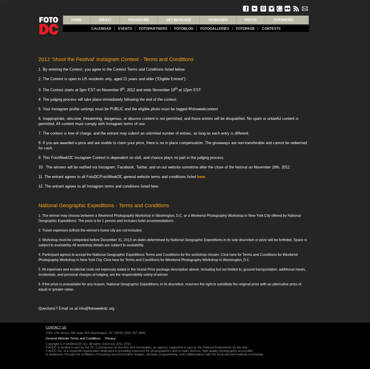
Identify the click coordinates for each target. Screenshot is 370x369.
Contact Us (56, 327)
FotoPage (245, 29)
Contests (271, 29)
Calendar (101, 29)
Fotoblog (183, 29)
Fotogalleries (214, 29)
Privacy (110, 338)
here (201, 177)
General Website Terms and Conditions (73, 338)
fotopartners (153, 29)
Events (125, 29)
